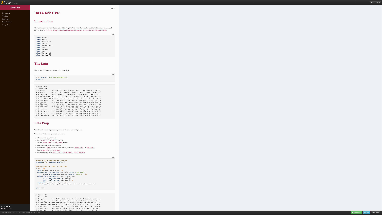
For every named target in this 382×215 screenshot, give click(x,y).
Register (378, 2)
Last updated (31, 212)
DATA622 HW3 (6, 212)
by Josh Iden (16, 212)
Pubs (6, 2)
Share (367, 212)
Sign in (372, 2)
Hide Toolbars (376, 212)
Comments (357, 212)
